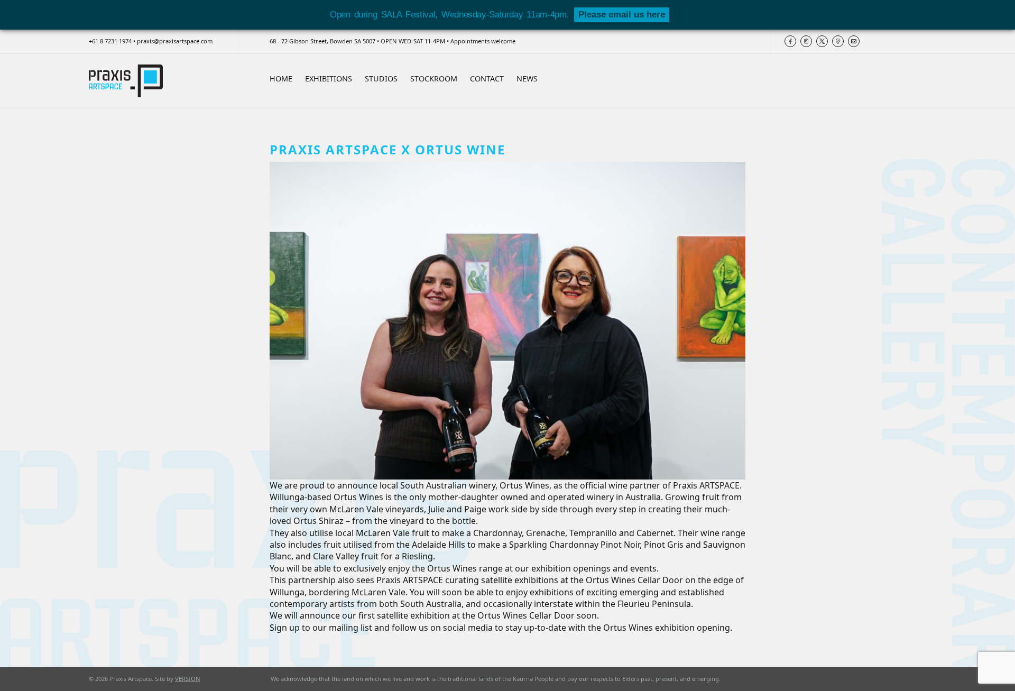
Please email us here (621, 15)
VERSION (187, 679)
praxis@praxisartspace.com (175, 41)
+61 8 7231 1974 (110, 41)
